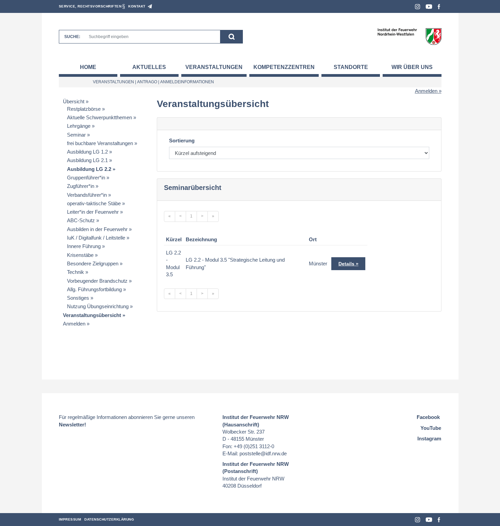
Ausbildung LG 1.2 (87, 152)
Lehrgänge (78, 126)
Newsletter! (72, 424)
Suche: (72, 36)
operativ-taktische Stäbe (94, 203)
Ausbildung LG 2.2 (89, 169)
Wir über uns (412, 67)
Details (346, 263)
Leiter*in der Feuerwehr (93, 212)
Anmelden (426, 91)
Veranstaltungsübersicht (92, 315)
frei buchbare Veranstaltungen (100, 143)
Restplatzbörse (84, 109)
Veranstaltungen (214, 67)
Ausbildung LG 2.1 (87, 160)
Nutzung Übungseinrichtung (98, 306)
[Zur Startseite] (409, 36)
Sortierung (182, 140)
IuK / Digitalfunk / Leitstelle (96, 238)
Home (88, 67)
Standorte (351, 67)
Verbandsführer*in (87, 195)
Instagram (417, 6)
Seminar (76, 135)
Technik (75, 272)
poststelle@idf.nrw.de (263, 453)
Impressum (70, 519)
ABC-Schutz (81, 220)
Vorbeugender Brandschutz (97, 281)
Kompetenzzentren (284, 67)
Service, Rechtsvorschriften (90, 6)
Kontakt (137, 6)
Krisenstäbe (80, 255)
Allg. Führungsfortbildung (94, 289)
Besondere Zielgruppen (92, 263)
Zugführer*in (80, 186)
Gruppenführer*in (86, 177)
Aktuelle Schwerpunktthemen (99, 117)
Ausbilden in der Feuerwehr (97, 229)
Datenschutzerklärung (109, 519)
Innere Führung (84, 246)
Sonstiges (78, 298)
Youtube (429, 6)
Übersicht (73, 101)
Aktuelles (149, 67)
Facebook (438, 6)
